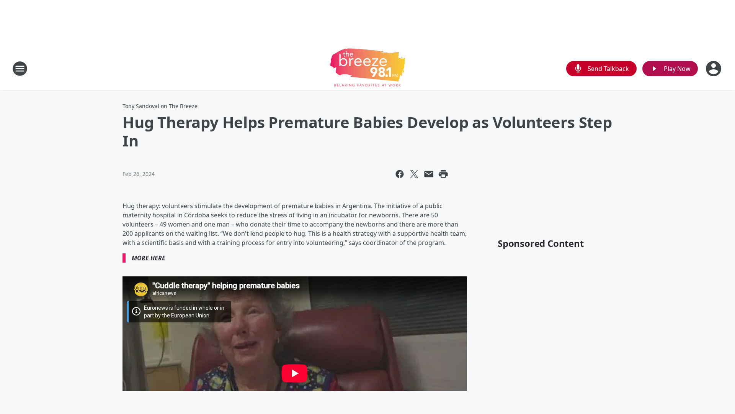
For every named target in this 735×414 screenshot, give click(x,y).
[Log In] (714, 68)
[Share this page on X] (414, 174)
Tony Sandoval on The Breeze (160, 106)
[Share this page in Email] (428, 174)
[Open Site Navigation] (20, 68)
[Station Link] (367, 68)
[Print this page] (443, 174)
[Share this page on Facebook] (399, 174)
